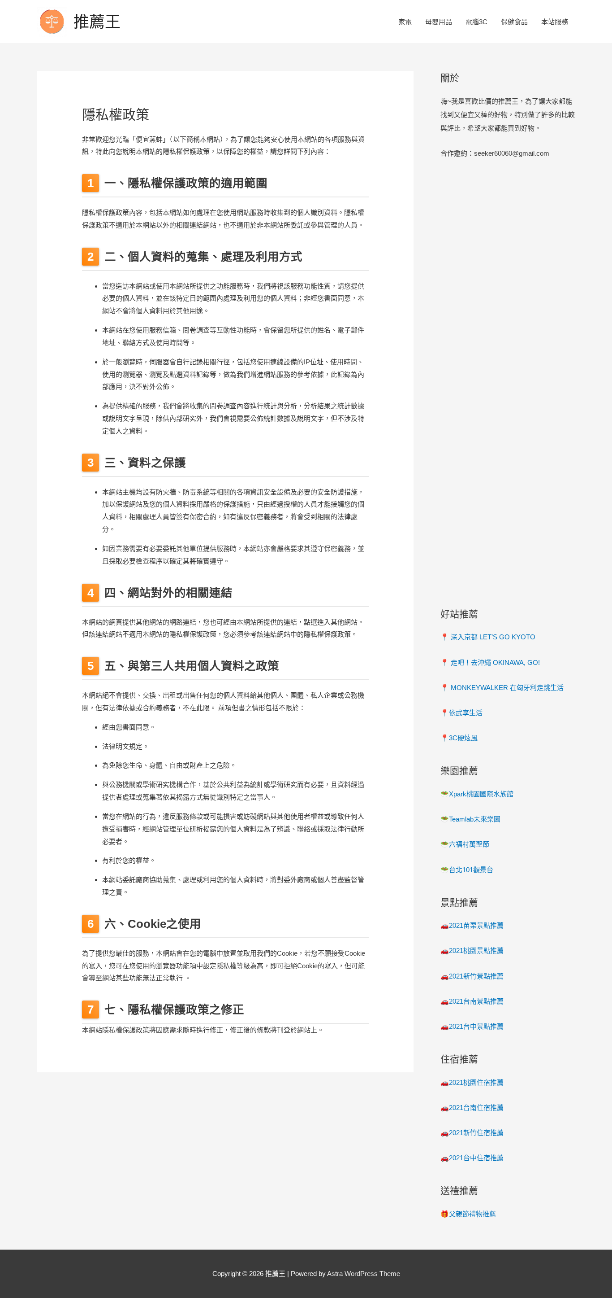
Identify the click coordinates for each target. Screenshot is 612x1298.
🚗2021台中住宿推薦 (472, 1158)
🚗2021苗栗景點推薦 (472, 925)
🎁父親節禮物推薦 (468, 1214)
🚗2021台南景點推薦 (472, 1001)
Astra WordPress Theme (363, 1273)
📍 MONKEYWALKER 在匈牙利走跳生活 (502, 687)
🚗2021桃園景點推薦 (472, 950)
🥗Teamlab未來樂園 (470, 819)
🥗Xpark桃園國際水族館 (476, 794)
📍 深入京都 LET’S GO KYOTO (487, 637)
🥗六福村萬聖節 (464, 844)
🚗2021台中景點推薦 (472, 1026)
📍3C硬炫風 (459, 738)
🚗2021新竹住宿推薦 (472, 1132)
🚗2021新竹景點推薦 (472, 976)
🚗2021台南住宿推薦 (472, 1107)
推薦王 (97, 22)
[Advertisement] (507, 313)
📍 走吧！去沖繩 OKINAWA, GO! (490, 662)
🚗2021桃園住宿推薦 (472, 1082)
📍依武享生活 (461, 713)
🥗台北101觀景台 (466, 870)
